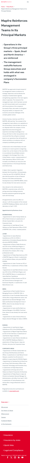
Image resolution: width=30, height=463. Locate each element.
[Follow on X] (11, 457)
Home (3, 6)
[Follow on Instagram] (15, 457)
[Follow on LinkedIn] (19, 457)
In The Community (6, 424)
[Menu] (28, 2)
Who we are (4, 407)
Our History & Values (7, 410)
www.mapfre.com (14, 391)
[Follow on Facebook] (8, 457)
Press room (4, 402)
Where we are (5, 414)
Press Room (10, 6)
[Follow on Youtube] (22, 457)
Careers (3, 417)
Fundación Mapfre (6, 421)
